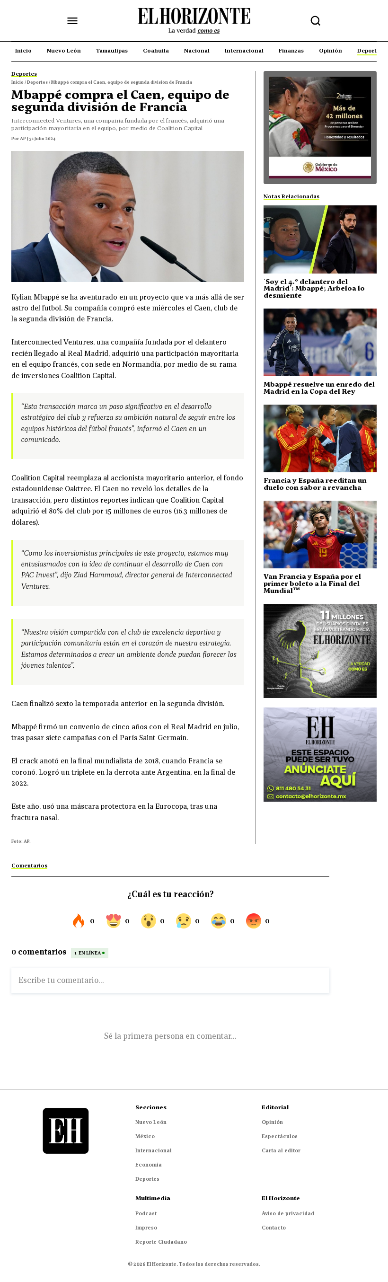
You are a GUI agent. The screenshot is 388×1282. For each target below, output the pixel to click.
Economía (148, 1164)
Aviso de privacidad (288, 1213)
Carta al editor (281, 1150)
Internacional (153, 1150)
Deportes (147, 1179)
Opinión (272, 1122)
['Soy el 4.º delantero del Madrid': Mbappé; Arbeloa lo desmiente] (320, 239)
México (145, 1136)
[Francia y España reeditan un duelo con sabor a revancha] (320, 438)
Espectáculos (280, 1136)
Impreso (146, 1227)
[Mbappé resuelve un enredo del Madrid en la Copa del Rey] (320, 342)
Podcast (146, 1213)
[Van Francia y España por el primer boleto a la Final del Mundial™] (320, 534)
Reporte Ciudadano (161, 1241)
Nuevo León (151, 1122)
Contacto (274, 1227)
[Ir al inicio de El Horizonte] (194, 21)
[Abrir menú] (72, 20)
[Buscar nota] (315, 20)
